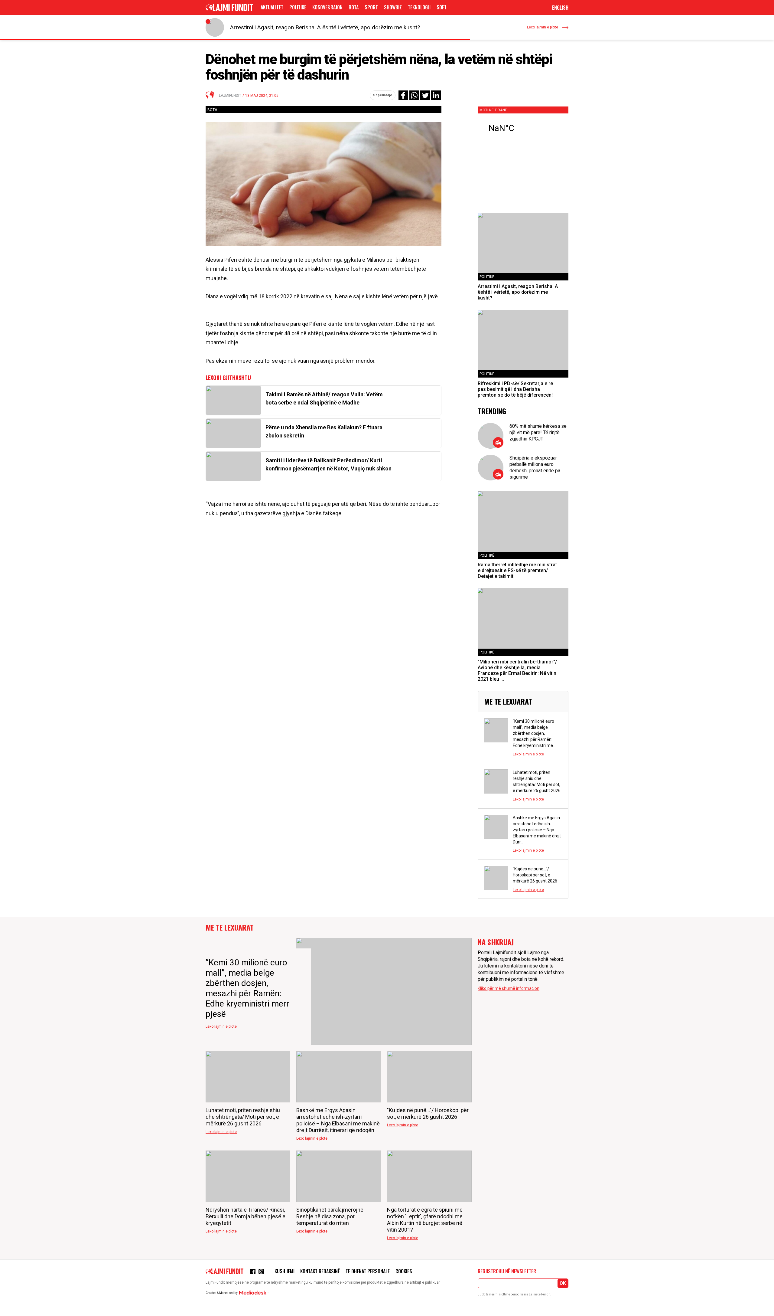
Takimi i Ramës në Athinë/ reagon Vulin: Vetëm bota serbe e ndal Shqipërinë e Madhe (324, 398)
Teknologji (419, 7)
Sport (371, 7)
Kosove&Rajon (327, 7)
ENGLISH (560, 7)
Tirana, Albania (523, 128)
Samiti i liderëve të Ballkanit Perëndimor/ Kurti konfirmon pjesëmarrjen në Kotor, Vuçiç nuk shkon (328, 464)
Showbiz (393, 7)
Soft (442, 7)
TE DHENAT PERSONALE (368, 1271)
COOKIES (403, 1271)
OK (563, 1283)
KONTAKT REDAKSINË (320, 1271)
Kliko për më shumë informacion (508, 988)
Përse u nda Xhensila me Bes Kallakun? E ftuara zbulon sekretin (323, 431)
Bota (354, 7)
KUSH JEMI (284, 1271)
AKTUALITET (272, 7)
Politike (297, 7)
